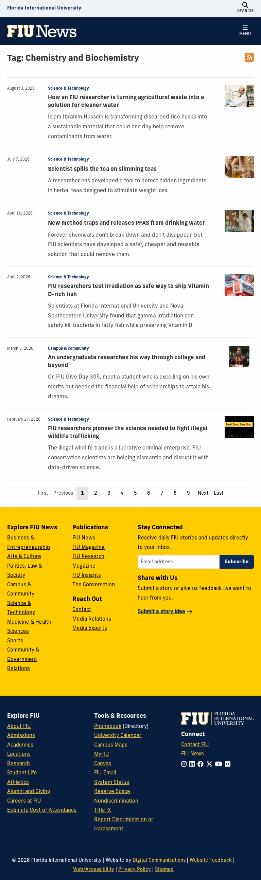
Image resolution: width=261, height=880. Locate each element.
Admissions (21, 735)
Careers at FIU (24, 801)
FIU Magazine (88, 547)
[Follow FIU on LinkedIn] (193, 765)
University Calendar (117, 735)
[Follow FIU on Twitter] (210, 765)
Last (218, 493)
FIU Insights (86, 575)
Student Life (22, 773)
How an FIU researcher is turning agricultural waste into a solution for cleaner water (126, 101)
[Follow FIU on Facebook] (201, 765)
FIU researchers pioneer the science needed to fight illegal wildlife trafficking (127, 432)
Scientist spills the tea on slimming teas (102, 169)
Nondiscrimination (116, 801)
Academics (20, 745)
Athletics (18, 782)
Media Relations (91, 619)
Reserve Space (112, 791)
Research (18, 764)
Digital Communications (159, 860)
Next (203, 493)
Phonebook (107, 726)
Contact (81, 609)
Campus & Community (68, 349)
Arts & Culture (24, 557)
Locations (19, 754)
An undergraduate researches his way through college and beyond (126, 361)
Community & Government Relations (23, 660)
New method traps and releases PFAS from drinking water (126, 223)
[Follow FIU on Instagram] (185, 765)
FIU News (83, 538)
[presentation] (239, 96)
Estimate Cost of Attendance (42, 810)
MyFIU (101, 754)
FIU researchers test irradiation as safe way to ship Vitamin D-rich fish (128, 290)
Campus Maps (110, 745)
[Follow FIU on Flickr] (229, 765)
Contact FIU (195, 745)
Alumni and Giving (28, 791)
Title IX (102, 810)
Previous (63, 493)
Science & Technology (68, 89)
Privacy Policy (134, 869)
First (43, 493)
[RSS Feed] (249, 59)
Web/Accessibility (93, 869)
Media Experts (89, 628)
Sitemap (164, 869)
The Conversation (93, 585)
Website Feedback (211, 860)
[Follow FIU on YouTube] (220, 765)
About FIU (19, 726)
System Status (111, 782)
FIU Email (105, 773)
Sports (15, 641)
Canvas (102, 764)
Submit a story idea (161, 612)
